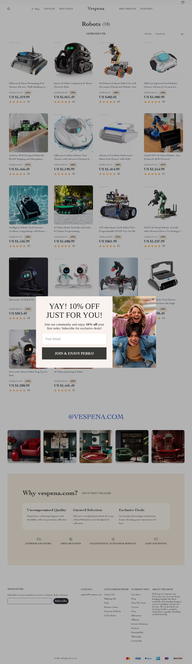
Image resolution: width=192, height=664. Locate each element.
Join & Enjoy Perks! (74, 353)
